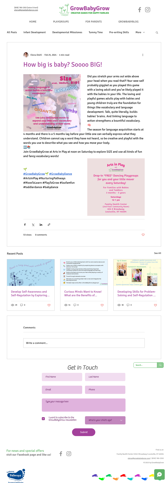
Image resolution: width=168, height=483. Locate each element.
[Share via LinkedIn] (40, 224)
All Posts (12, 32)
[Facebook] (139, 9)
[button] (156, 32)
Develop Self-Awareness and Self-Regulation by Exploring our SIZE (29, 293)
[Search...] (160, 365)
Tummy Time (96, 32)
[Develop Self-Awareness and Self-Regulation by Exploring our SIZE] (30, 272)
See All (157, 253)
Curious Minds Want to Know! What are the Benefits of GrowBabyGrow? (83, 293)
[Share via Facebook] (24, 224)
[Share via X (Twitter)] (32, 224)
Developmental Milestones (67, 32)
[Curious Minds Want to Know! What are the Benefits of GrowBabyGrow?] (84, 272)
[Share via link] (49, 224)
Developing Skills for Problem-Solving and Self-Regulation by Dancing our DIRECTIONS (136, 293)
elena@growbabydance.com (26, 10)
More (138, 32)
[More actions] (143, 55)
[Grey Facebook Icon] (61, 454)
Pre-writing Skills (119, 32)
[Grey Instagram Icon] (69, 454)
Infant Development (34, 32)
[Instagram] (147, 9)
